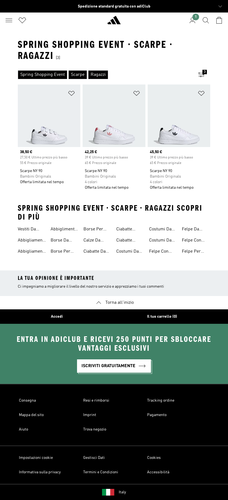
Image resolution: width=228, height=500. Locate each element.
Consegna (27, 400)
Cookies (154, 458)
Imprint (89, 415)
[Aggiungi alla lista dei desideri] (71, 94)
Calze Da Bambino (92, 241)
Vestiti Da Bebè (27, 230)
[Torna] (114, 22)
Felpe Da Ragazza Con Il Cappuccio (194, 230)
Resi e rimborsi (96, 400)
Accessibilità (158, 472)
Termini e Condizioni (100, 472)
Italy (122, 492)
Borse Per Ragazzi (93, 230)
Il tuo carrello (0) (162, 317)
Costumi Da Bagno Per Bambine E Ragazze (160, 230)
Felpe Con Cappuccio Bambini (159, 252)
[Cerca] (205, 20)
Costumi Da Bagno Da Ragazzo (160, 241)
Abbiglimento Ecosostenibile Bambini (65, 230)
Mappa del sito (31, 415)
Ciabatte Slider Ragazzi (130, 241)
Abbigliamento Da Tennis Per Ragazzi (32, 252)
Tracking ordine (160, 400)
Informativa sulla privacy (40, 472)
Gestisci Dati (94, 458)
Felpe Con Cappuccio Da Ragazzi (195, 241)
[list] (105, 74)
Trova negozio (94, 429)
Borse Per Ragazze (60, 252)
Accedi (57, 317)
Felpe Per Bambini (191, 252)
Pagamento (157, 415)
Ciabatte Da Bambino (94, 252)
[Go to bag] (219, 20)
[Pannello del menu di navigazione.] (9, 20)
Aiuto (23, 429)
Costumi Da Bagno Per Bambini (127, 252)
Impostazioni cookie (36, 458)
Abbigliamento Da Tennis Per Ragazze (32, 241)
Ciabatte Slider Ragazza (124, 230)
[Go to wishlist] (22, 20)
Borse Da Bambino (60, 241)
